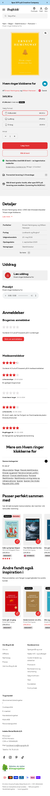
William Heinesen (29, 90)
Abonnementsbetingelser (12, 701)
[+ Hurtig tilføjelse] (17, 541)
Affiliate (5, 654)
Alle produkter (8, 470)
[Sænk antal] (6, 136)
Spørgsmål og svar (34, 649)
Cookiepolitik (7, 707)
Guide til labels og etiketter (34, 659)
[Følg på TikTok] (22, 757)
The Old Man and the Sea (32, 548)
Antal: (4, 131)
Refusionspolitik (34, 787)
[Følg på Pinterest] (16, 757)
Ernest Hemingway (12, 90)
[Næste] (47, 2)
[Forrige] (2, 2)
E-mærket (6, 711)
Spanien (20, 481)
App (29, 680)
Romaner (31, 24)
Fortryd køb (32, 688)
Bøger (10, 24)
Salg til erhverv (33, 676)
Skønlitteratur (20, 24)
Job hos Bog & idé (9, 666)
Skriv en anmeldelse (13, 339)
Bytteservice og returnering (33, 670)
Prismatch (31, 665)
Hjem (4, 24)
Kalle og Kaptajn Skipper (11, 548)
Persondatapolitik (9, 724)
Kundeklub (31, 684)
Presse (5, 662)
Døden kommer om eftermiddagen (32, 620)
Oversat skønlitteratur (19, 475)
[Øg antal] (15, 136)
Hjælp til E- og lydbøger (36, 654)
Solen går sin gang (9, 620)
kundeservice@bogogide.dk (17, 745)
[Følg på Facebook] (4, 757)
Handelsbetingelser (10, 715)
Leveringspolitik (23, 789)
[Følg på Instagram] (10, 757)
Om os (5, 649)
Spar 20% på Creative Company (25, 2)
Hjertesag (6, 658)
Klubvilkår (6, 719)
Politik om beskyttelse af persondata (14, 787)
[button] (7, 558)
